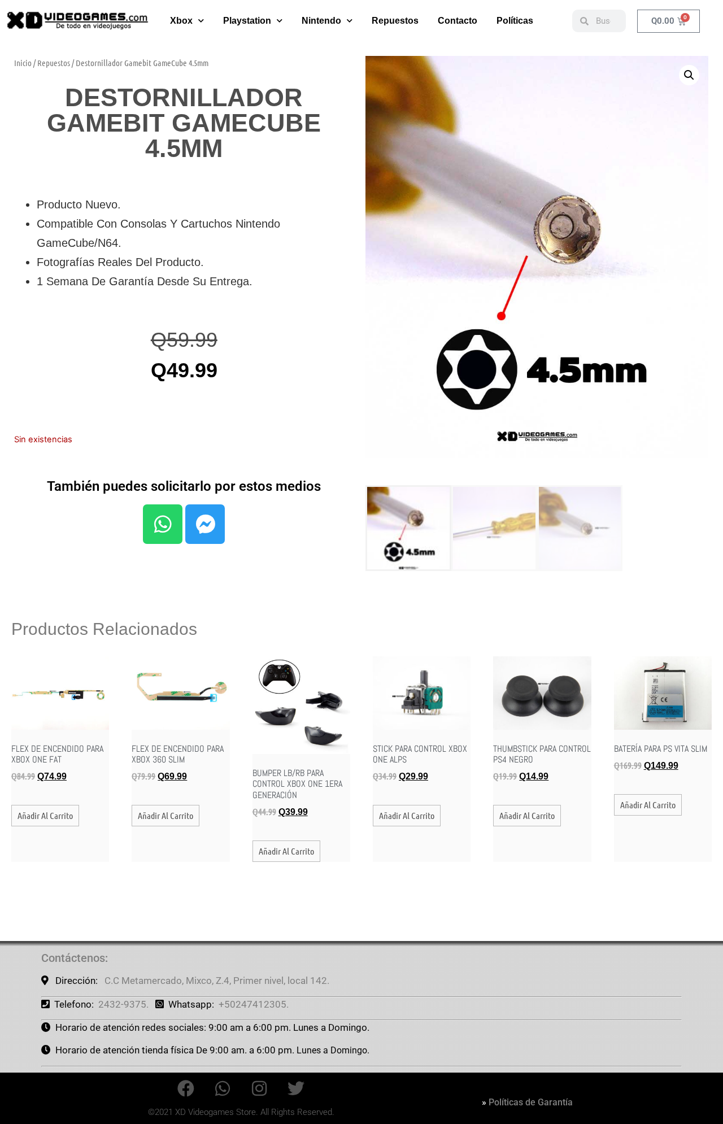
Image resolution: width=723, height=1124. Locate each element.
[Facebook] (185, 1088)
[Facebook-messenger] (205, 524)
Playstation (247, 20)
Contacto (457, 20)
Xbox (181, 20)
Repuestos (395, 20)
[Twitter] (296, 1088)
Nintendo (321, 20)
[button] (689, 75)
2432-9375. (123, 1004)
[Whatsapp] (162, 524)
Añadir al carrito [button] (45, 815)
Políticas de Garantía (531, 1102)
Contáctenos (73, 958)
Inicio (23, 63)
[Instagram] (259, 1088)
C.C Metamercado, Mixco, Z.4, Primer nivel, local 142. (216, 980)
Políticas (514, 20)
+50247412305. (254, 1004)
